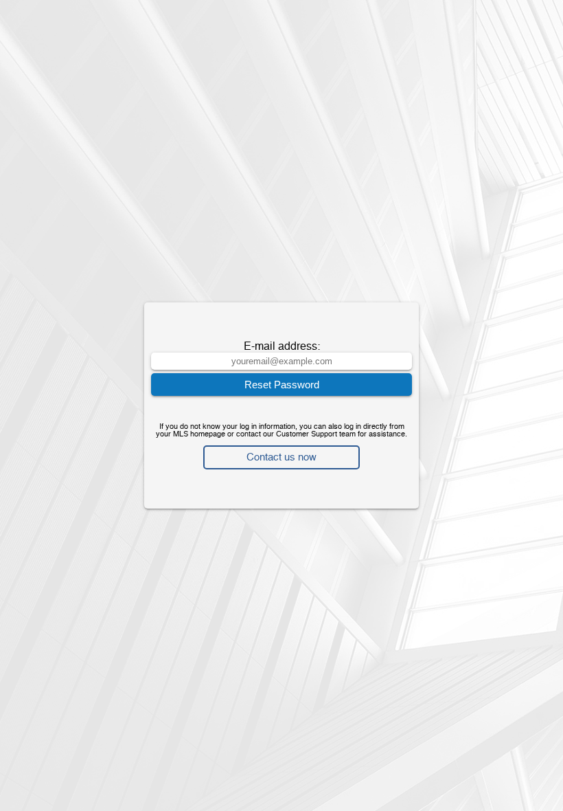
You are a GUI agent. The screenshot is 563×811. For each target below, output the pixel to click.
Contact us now (281, 457)
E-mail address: (282, 347)
